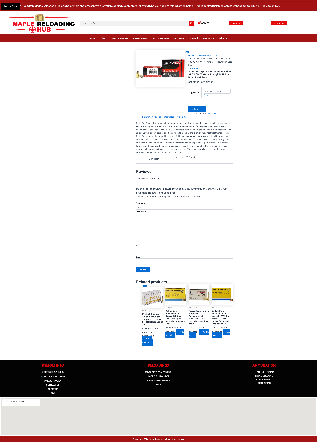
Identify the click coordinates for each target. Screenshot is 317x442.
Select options (147, 341)
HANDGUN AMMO (119, 38)
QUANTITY (194, 93)
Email (138, 257)
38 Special (193, 68)
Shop (103, 38)
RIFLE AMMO (179, 38)
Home (191, 55)
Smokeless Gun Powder (202, 38)
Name (138, 245)
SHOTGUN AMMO (160, 38)
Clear (206, 95)
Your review (141, 211)
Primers (223, 38)
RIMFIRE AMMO (140, 38)
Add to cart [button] (174, 333)
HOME (93, 38)
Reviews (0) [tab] (180, 117)
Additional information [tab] (164, 117)
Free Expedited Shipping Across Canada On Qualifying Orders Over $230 (237, 6)
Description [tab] (147, 117)
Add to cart (197, 109)
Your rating (141, 203)
